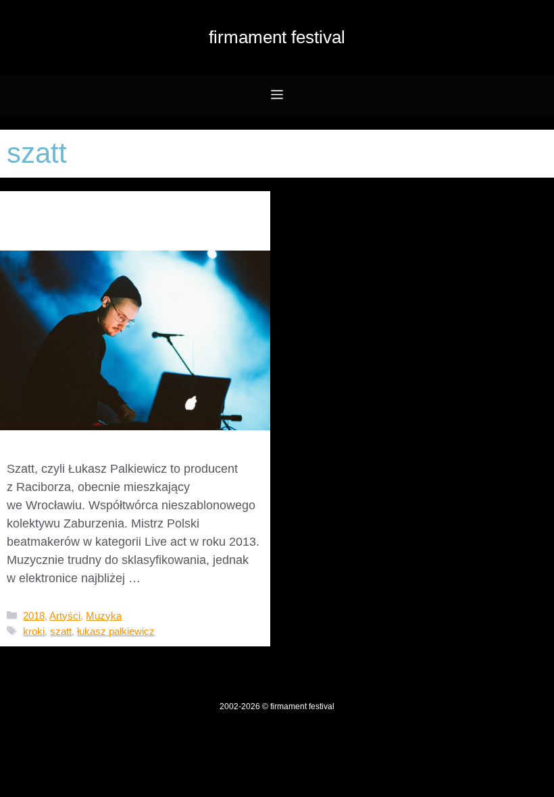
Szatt (34, 212)
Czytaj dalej (175, 578)
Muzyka (104, 615)
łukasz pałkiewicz (116, 631)
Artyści (64, 615)
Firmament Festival (277, 37)
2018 (34, 615)
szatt (61, 631)
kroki (34, 631)
